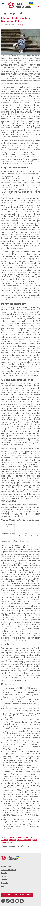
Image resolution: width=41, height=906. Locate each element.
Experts (4, 883)
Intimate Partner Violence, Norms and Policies (17, 20)
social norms (6, 842)
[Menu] (3, 3)
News (3, 876)
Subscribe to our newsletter (17, 895)
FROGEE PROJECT (8, 870)
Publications (6, 866)
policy (35, 840)
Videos (4, 880)
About (3, 886)
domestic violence (14, 837)
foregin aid (28, 837)
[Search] (38, 6)
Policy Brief (23, 25)
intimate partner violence (20, 840)
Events (4, 873)
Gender (4, 840)
